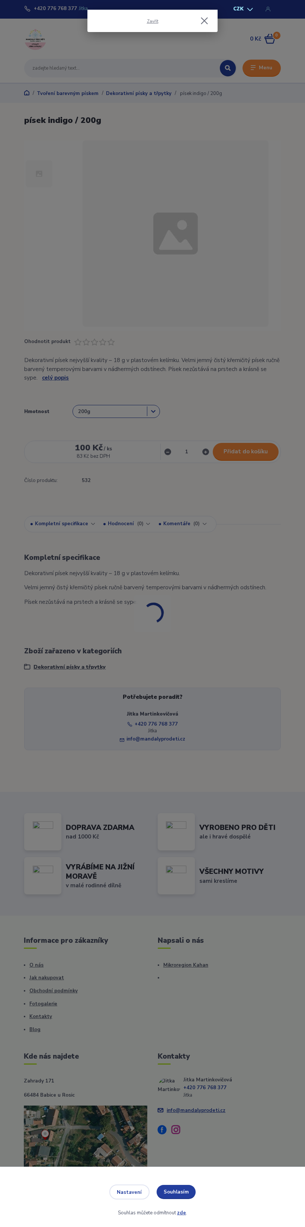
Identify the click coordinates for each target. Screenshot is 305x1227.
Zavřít (152, 21)
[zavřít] (204, 21)
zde (181, 1212)
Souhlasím (176, 1192)
